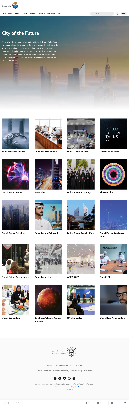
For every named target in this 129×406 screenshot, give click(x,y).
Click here (78, 387)
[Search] (92, 14)
